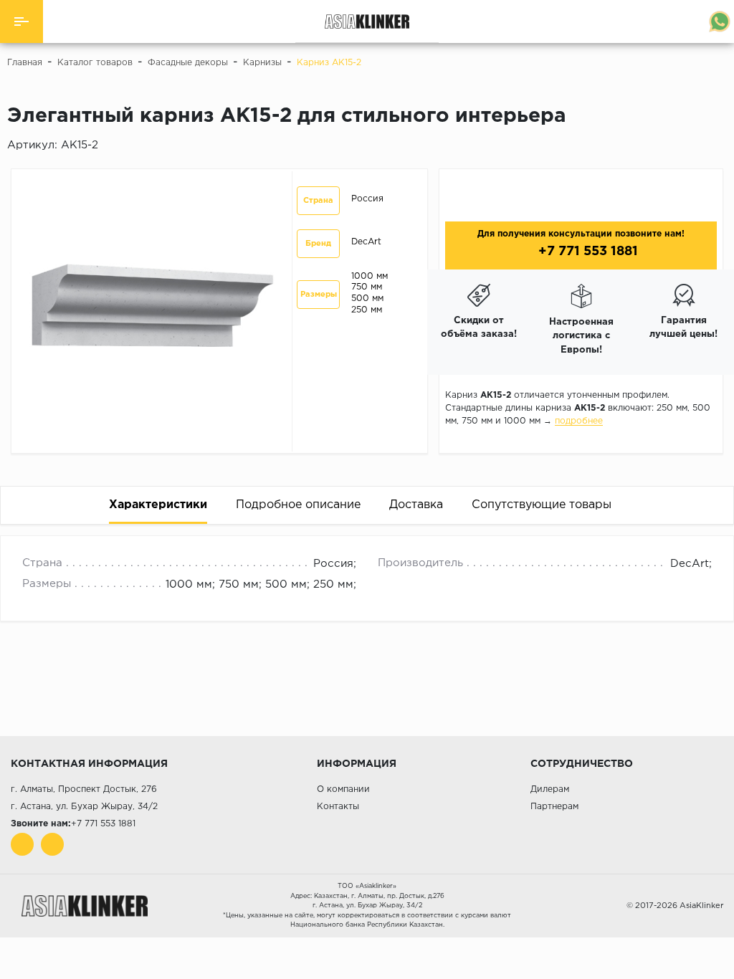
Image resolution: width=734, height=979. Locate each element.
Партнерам (554, 807)
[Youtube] (22, 844)
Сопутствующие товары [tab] (541, 505)
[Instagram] (52, 844)
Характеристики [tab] (158, 505)
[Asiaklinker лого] (85, 906)
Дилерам (549, 789)
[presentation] (673, 542)
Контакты (338, 807)
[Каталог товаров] (21, 21)
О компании (343, 789)
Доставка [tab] (416, 505)
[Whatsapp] (719, 21)
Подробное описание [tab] (298, 505)
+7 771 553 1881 (586, 251)
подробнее (579, 421)
